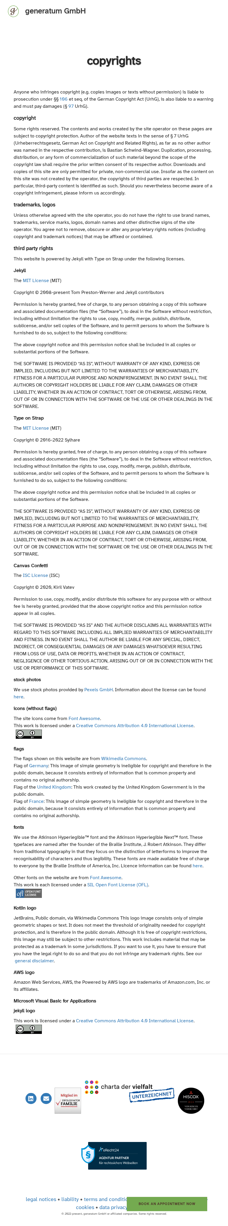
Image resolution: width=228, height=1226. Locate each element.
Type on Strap (29, 418)
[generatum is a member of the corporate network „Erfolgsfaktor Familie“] (68, 1098)
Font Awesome (84, 718)
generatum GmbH (55, 11)
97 (71, 106)
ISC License (35, 575)
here (18, 697)
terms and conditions (109, 1200)
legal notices (41, 1200)
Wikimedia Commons (123, 758)
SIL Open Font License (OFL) (117, 885)
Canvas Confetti (31, 565)
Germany (38, 765)
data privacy (113, 1208)
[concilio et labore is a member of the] (130, 1098)
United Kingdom (54, 787)
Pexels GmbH (98, 689)
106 (64, 99)
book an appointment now (167, 1204)
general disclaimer (34, 961)
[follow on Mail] (47, 1099)
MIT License (36, 280)
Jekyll (20, 270)
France (36, 801)
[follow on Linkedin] (31, 1099)
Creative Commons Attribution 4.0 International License (135, 725)
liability (70, 1200)
